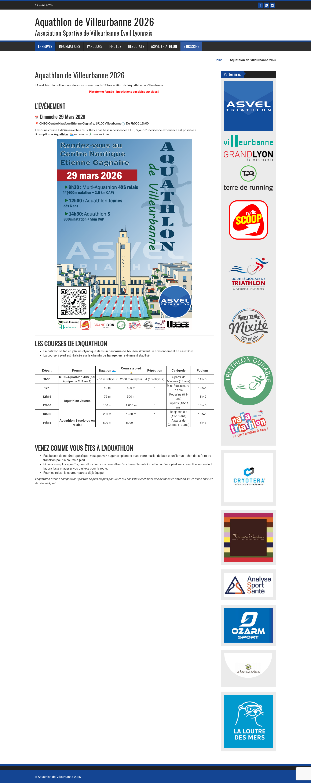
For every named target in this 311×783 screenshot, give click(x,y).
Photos (115, 46)
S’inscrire (191, 46)
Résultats (136, 46)
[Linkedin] (266, 5)
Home (219, 60)
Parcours (95, 46)
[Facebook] (260, 5)
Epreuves (45, 46)
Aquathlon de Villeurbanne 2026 (94, 21)
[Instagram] (272, 5)
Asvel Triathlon (164, 46)
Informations (69, 46)
